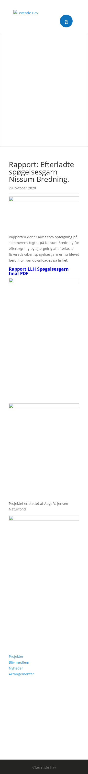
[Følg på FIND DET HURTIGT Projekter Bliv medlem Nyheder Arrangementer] (13, 632)
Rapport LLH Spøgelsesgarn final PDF (39, 271)
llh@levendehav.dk (36, 618)
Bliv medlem (19, 662)
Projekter (16, 656)
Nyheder (16, 668)
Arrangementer (21, 674)
